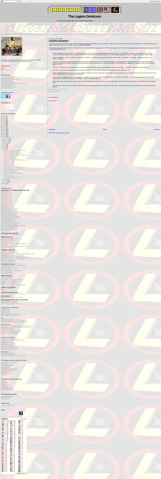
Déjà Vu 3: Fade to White (9, 162)
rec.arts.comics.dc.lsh (6, 387)
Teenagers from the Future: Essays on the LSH (13, 355)
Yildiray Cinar (4, 374)
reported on (99, 48)
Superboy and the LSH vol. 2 (9, 221)
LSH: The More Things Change (10, 229)
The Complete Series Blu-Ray (9, 315)
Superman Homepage (57, 48)
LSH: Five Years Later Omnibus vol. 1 (11, 234)
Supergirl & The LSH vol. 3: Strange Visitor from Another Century (18, 254)
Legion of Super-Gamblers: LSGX (11, 170)
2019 (4, 126)
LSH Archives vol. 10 (7, 203)
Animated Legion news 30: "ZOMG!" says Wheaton (15, 150)
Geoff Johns (4, 363)
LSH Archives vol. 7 (7, 199)
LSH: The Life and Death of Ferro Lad (11, 303)
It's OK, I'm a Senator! (6, 366)
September (6, 142)
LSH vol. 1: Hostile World (8, 277)
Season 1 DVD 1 (6, 309)
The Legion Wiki (5, 398)
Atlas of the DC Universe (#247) (10, 348)
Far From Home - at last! (9, 161)
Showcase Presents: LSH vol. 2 (10, 210)
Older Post (157, 129)
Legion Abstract (5, 367)
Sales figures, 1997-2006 (9, 156)
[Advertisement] (104, 114)
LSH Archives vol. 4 (7, 195)
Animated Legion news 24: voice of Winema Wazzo (15, 160)
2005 (4, 183)
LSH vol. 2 (4, 290)
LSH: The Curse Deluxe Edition (10, 227)
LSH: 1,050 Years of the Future (9, 302)
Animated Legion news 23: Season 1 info (13, 166)
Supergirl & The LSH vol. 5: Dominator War (12, 256)
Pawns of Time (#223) (7, 341)
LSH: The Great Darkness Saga (10, 224)
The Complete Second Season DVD (11, 314)
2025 (4, 117)
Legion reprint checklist (7, 88)
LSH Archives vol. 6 (7, 198)
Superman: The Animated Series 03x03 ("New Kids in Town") (17, 326)
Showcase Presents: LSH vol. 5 (10, 213)
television (58, 91)
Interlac (5, 174)
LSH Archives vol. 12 (7, 206)
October (6, 140)
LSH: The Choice (6, 269)
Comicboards (4, 382)
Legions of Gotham (6, 384)
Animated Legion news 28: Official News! (12, 152)
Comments (6, 108)
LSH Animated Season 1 (8, 328)
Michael (5, 68)
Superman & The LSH (7, 266)
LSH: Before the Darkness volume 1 (11, 223)
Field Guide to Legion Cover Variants (10, 79)
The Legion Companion (8, 353)
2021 (4, 123)
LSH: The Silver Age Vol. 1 (8, 219)
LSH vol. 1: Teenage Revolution (10, 251)
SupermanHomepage (6, 388)
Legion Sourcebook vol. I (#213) (10, 338)
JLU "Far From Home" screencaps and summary (13, 83)
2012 (4, 127)
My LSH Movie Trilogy (6, 80)
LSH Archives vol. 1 (7, 191)
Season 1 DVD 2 (6, 310)
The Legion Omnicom (84, 16)
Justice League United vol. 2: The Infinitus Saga (14, 284)
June (5, 146)
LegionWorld (4, 386)
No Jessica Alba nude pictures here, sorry (13, 176)
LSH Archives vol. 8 (7, 200)
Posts (4, 105)
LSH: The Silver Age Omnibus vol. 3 (11, 217)
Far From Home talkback (9, 157)
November (6, 139)
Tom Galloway (6, 69)
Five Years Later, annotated (8, 77)
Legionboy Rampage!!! (58, 41)
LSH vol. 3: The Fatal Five (8, 283)
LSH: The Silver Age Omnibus (9, 215)
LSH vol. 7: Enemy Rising (8, 260)
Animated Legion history (7, 82)
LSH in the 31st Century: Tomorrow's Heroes (13, 293)
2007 (4, 135)
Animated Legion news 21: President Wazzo (13, 169)
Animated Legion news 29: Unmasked (12, 151)
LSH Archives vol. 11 (7, 204)
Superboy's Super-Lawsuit (9, 165)
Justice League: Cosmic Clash (9, 332)
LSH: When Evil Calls (7, 273)
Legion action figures (6, 85)
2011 (4, 129)
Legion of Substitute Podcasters (9, 369)
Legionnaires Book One (8, 239)
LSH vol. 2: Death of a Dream (9, 252)
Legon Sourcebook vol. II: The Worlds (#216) (13, 340)
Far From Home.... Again (9, 164)
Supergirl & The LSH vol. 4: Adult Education (13, 255)
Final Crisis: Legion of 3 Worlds (10, 268)
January (6, 182)
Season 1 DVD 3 (6, 311)
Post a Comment (52, 100)
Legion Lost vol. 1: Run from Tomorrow (11, 279)
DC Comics (4, 383)
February (6, 180)
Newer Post (52, 129)
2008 (4, 133)
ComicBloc (4, 381)
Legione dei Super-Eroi (7, 371)
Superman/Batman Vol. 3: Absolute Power (12, 297)
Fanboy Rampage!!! (85, 43)
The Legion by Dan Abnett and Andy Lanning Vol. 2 (15, 246)
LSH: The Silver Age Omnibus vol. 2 (11, 216)
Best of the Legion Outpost (8, 354)
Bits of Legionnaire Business (8, 84)
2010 (4, 130)
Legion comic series (6, 397)
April (5, 148)
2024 (4, 118)
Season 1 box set (6, 312)
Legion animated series (7, 396)
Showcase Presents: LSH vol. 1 (10, 208)
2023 (4, 120)
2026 (4, 115)
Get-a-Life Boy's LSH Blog (7, 364)
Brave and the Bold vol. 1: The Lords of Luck (13, 259)
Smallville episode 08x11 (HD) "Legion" (12, 331)
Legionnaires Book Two (8, 241)
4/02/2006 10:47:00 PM (63, 89)
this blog (143, 48)
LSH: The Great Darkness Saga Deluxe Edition (14, 225)
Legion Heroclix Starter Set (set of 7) (11, 319)
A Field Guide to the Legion (10, 171)
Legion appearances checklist (8, 86)
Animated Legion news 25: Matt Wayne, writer (13, 159)
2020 (4, 124)
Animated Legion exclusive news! (11, 178)
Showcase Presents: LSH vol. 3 (10, 211)
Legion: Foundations (7, 247)
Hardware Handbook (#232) (9, 346)
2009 (4, 132)
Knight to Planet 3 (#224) (8, 342)
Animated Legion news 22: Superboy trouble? (14, 167)
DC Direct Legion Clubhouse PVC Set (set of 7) (14, 320)
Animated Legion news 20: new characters (13, 173)
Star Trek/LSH (5, 230)
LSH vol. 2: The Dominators (9, 281)
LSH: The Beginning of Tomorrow (10, 238)
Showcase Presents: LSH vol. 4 (10, 212)
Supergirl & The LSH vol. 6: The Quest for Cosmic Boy (15, 257)
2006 (4, 136)
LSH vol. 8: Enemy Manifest (9, 261)
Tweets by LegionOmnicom (8, 405)
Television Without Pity (7, 389)
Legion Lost (5, 245)
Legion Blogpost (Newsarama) (9, 368)
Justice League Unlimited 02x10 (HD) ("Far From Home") (16, 327)
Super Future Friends (6, 373)
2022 (4, 121)
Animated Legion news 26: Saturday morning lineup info (16, 155)
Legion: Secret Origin (7, 278)
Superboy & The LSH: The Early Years (11, 270)
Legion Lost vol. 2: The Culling (9, 282)
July (5, 144)
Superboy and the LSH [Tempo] (10, 301)
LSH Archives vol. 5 (7, 197)
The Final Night (6, 242)
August (5, 143)
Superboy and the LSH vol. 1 (9, 220)
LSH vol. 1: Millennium (7, 288)
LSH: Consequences (7, 272)
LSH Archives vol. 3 (7, 194)
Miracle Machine (5, 372)
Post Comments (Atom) (62, 132)
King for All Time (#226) (8, 345)
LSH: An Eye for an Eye (8, 228)
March (5, 179)
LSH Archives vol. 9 (7, 202)
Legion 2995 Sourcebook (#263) (10, 349)
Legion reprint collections (7, 78)
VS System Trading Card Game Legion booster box (15, 322)
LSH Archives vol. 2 (7, 193)
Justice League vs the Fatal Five (10, 333)
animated (53, 91)
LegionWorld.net (134, 48)
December (6, 137)
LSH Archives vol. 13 (7, 207)
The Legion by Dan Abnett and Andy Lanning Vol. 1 (15, 243)
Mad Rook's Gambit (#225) (8, 344)
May (5, 147)
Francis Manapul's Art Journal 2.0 (9, 362)
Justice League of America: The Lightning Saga (14, 265)
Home (104, 129)
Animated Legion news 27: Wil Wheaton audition (14, 154)
